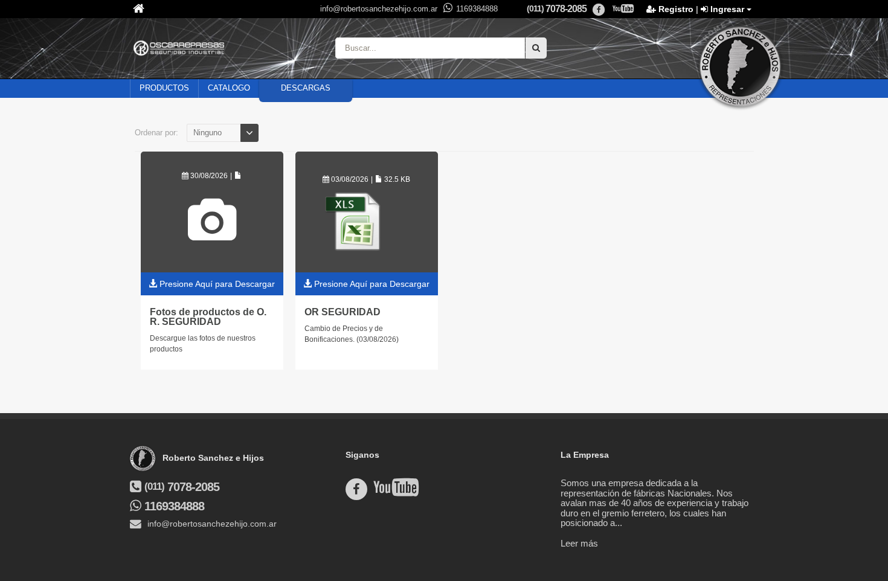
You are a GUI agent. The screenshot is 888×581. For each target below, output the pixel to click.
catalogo (229, 87)
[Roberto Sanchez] (740, 66)
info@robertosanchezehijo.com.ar (378, 8)
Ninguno (207, 132)
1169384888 (477, 8)
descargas (305, 87)
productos (164, 87)
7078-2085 (557, 9)
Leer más (579, 543)
